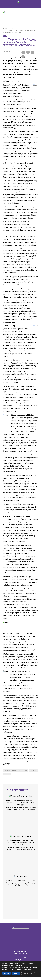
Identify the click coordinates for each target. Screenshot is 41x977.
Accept (6, 973)
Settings (25, 973)
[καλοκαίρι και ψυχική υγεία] (20, 836)
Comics (14, 770)
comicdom (7, 770)
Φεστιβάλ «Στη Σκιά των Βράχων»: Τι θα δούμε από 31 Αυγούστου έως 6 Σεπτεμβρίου (20, 802)
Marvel (25, 770)
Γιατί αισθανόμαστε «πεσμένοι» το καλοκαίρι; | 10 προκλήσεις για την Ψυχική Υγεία (21, 842)
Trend (5, 36)
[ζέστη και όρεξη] (20, 876)
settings (28, 969)
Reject (16, 973)
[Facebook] (19, 946)
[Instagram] (22, 946)
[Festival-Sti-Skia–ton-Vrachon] (20, 796)
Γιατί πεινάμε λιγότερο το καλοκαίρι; (20, 880)
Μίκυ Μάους (33, 770)
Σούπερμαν (7, 773)
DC (20, 770)
